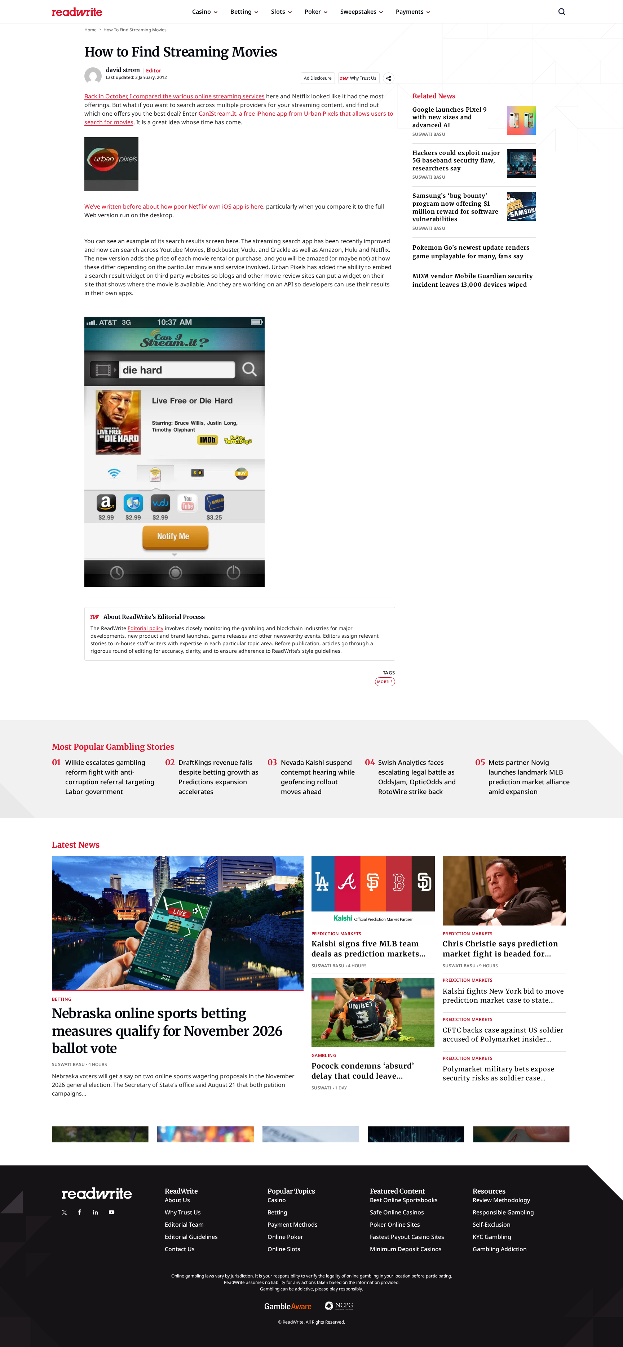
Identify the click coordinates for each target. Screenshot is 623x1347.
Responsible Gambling (503, 1212)
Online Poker (285, 1237)
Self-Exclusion (492, 1224)
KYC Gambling (492, 1237)
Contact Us (180, 1249)
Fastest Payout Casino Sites (407, 1237)
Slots (278, 11)
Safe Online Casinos (397, 1212)
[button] (562, 11)
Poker (313, 11)
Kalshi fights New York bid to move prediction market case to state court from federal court (503, 1000)
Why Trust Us (183, 1212)
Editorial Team (184, 1224)
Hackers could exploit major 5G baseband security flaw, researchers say (456, 160)
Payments (410, 11)
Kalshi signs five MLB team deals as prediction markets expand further (365, 953)
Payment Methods (293, 1224)
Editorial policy (145, 628)
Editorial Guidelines (191, 1237)
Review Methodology (501, 1200)
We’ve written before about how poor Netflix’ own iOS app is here (173, 206)
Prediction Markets (336, 933)
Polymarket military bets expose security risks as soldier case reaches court (498, 1078)
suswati (321, 1088)
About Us (177, 1200)
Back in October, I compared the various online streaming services (174, 96)
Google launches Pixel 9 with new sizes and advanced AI (449, 117)
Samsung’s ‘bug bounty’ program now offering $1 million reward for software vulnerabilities (455, 207)
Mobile (385, 681)
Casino (201, 11)
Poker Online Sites (395, 1224)
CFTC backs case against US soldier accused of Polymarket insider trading (503, 1039)
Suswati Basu (68, 1064)
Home (90, 30)
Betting (241, 11)
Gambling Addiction (500, 1249)
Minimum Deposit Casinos (406, 1249)
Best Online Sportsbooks (404, 1200)
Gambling (324, 1055)
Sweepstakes (358, 11)
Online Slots (284, 1249)
